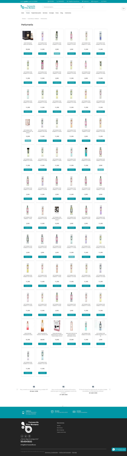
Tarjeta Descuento (36, 13)
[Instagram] (25, 436)
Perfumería (44, 18)
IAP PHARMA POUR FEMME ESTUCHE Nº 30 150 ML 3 (28, 131)
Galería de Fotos (61, 432)
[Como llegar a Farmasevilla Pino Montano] (29, 436)
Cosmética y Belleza (33, 18)
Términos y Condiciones (51, 452)
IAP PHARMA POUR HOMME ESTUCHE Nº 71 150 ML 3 (57, 218)
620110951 (51, 1)
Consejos (51, 13)
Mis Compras (60, 430)
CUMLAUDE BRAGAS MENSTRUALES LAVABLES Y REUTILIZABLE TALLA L (57, 335)
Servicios (45, 13)
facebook (86, 1)
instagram (95, 1)
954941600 (61, 1)
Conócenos (68, 13)
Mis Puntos (60, 428)
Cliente (104, 1)
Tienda (28, 13)
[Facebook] (22, 436)
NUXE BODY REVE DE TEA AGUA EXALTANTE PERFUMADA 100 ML (71, 335)
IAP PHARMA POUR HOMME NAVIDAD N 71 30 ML (100, 335)
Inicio (22, 13)
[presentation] (17, 389)
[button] (123, 8)
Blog (61, 13)
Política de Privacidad (65, 452)
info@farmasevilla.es (74, 1)
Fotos (57, 13)
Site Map (74, 452)
